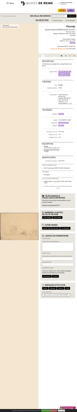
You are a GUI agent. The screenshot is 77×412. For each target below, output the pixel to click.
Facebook (52, 288)
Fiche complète (57, 217)
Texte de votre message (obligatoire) (50, 241)
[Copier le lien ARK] (71, 295)
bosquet (62, 75)
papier (61, 125)
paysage (62, 71)
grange (68, 71)
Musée (71, 10)
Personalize (61, 410)
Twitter (45, 288)
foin (68, 73)
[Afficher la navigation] (7, 3)
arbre (67, 75)
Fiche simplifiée (47, 217)
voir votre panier (71, 20)
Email (67, 288)
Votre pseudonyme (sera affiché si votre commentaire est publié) (57, 256)
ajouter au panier (58, 20)
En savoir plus (63, 4)
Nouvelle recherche (40, 16)
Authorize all (46, 410)
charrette (62, 73)
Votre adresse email (46, 262)
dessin (72, 43)
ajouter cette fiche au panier (51, 228)
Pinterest (60, 288)
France (66, 102)
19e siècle (69, 103)
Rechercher (72, 16)
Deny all (54, 410)
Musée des (62, 10)
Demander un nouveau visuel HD (50, 205)
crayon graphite (63, 123)
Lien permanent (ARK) (47, 292)
